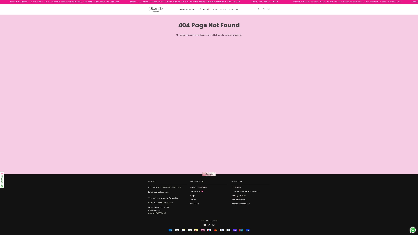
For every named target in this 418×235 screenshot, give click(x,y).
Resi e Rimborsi (238, 199)
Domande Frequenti (241, 203)
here (220, 35)
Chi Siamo (236, 187)
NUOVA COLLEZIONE (198, 187)
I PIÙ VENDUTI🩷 (197, 191)
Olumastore (208, 221)
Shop (192, 195)
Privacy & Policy (239, 195)
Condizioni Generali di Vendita (245, 191)
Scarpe (193, 199)
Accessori (194, 203)
